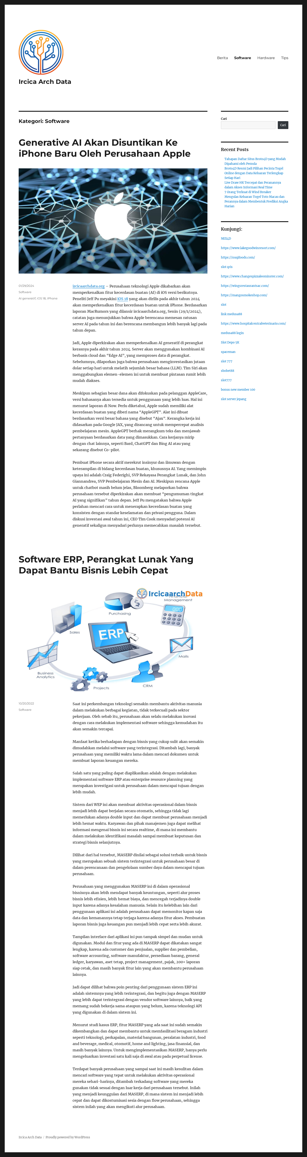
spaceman (228, 352)
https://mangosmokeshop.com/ (244, 295)
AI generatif (27, 298)
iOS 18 (122, 298)
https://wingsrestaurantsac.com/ (245, 286)
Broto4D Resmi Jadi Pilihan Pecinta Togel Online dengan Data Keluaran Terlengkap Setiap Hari (254, 173)
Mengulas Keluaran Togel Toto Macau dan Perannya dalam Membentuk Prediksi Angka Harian (256, 201)
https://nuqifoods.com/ (238, 257)
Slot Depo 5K (230, 342)
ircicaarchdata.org (89, 286)
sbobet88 (227, 371)
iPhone (52, 298)
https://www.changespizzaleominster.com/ (252, 276)
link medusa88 (231, 314)
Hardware (266, 58)
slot (223, 305)
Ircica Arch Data (45, 81)
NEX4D (226, 239)
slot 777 (226, 361)
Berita (222, 58)
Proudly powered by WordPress (68, 1137)
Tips (284, 58)
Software (242, 58)
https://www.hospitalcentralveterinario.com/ (253, 323)
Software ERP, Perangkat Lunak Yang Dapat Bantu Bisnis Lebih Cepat (106, 565)
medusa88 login (232, 333)
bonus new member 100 (238, 390)
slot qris (227, 267)
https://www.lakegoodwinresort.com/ (248, 248)
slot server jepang (233, 399)
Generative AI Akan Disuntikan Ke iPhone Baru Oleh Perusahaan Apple (105, 148)
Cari (224, 119)
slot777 (226, 380)
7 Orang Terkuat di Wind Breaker (248, 192)
